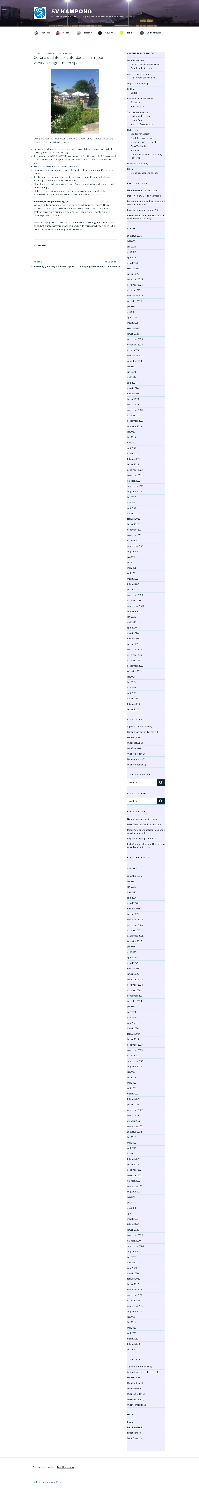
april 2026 (132, 257)
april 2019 (131, 693)
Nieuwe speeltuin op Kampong (142, 190)
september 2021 (135, 546)
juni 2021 (131, 562)
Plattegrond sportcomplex (144, 77)
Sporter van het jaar (140, 134)
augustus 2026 (134, 236)
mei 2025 (131, 312)
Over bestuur (133, 743)
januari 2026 (133, 274)
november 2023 (135, 410)
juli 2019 (131, 676)
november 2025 (135, 285)
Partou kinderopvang (141, 116)
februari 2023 (133, 459)
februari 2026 (133, 268)
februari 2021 (133, 584)
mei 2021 (131, 568)
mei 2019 (131, 687)
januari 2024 (133, 399)
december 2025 (135, 279)
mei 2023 (131, 442)
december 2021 (134, 529)
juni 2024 (131, 372)
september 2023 (135, 421)
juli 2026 (131, 241)
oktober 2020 (134, 600)
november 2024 (135, 344)
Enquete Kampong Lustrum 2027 (143, 210)
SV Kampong (71, 11)
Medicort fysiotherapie (142, 124)
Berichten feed (134, 1427)
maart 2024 (133, 388)
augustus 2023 (134, 426)
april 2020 (132, 627)
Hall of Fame (133, 130)
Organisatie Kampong (137, 83)
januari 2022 (133, 524)
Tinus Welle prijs (138, 146)
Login (130, 1422)
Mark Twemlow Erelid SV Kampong (144, 195)
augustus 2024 (134, 361)
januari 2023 (133, 464)
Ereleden (135, 150)
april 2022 (132, 508)
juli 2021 (131, 557)
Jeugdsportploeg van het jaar (145, 142)
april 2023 (132, 448)
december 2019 (134, 649)
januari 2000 (133, 709)
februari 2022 (133, 519)
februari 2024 (133, 393)
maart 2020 (133, 633)
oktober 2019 (133, 660)
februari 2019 (133, 704)
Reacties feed (134, 1432)
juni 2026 (131, 246)
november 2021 (134, 535)
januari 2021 (133, 589)
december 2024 (135, 339)
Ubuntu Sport (137, 120)
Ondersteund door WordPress (47, 1482)
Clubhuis (131, 89)
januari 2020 (133, 644)
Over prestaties (135, 759)
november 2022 (135, 475)
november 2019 (134, 655)
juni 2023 (131, 437)
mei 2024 (131, 377)
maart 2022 (132, 513)
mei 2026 (131, 252)
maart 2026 (133, 263)
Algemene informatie (137, 726)
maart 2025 (133, 323)
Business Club (137, 106)
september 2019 (135, 666)
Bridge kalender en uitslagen (144, 173)
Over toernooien (135, 764)
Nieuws (42, 245)
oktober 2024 (134, 350)
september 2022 (135, 486)
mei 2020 (132, 622)
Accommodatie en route (139, 74)
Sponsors (135, 102)
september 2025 (135, 295)
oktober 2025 (134, 290)
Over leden (132, 748)
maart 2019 (132, 698)
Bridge (130, 169)
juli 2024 (131, 366)
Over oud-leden (134, 754)
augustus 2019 (134, 671)
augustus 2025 (134, 301)
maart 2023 (132, 453)
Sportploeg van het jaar (142, 138)
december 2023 (135, 404)
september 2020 (135, 606)
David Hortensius (65, 1467)
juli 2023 (131, 431)
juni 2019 (131, 682)
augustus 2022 (134, 491)
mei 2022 (131, 502)
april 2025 (132, 317)
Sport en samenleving (137, 112)
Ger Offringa (63, 53)
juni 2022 (131, 497)
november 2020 (135, 595)
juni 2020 (131, 617)
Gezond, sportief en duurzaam (145, 64)
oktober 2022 (133, 481)
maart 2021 (132, 579)
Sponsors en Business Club (140, 98)
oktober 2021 (133, 540)
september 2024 (135, 355)
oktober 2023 (133, 415)
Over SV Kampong (136, 60)
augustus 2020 (134, 611)
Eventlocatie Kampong (142, 68)
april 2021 (131, 573)
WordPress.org (134, 1438)
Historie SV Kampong (137, 163)
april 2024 (132, 383)
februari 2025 (133, 328)
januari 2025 (133, 334)
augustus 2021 (134, 551)
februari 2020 (133, 638)
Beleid (134, 93)
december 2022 (135, 470)
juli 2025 (131, 306)
